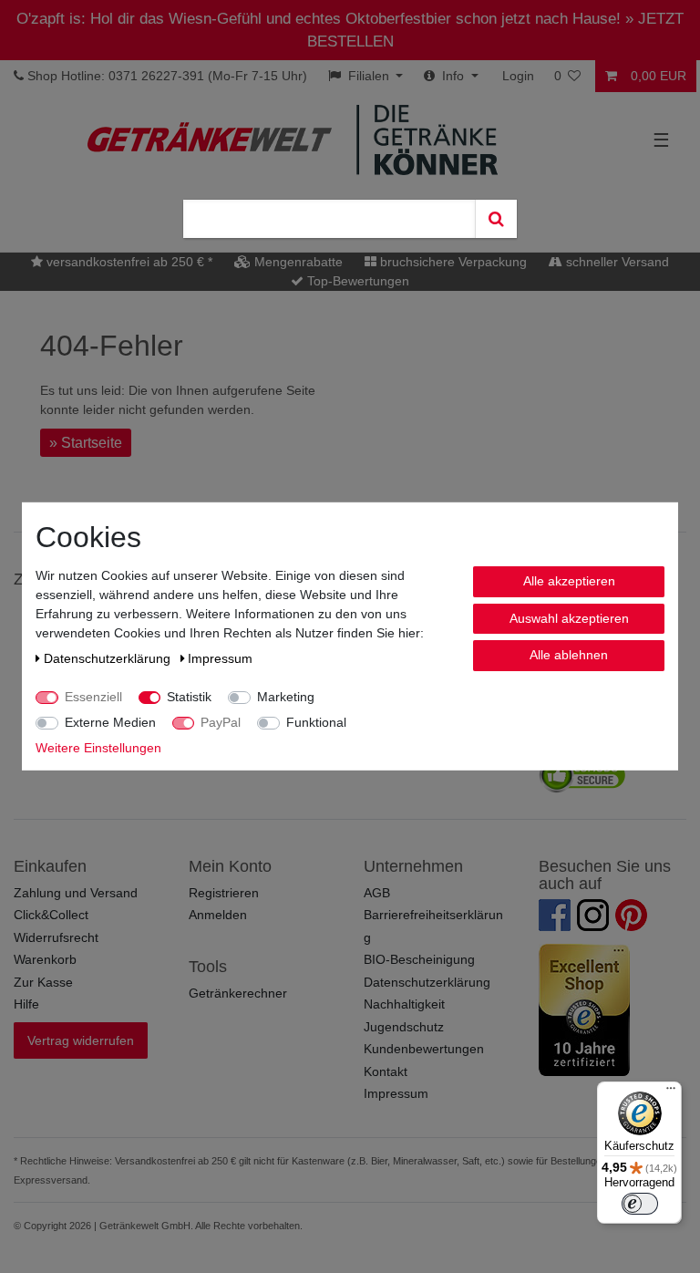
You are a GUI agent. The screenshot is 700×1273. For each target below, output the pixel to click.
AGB (377, 892)
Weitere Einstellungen (98, 747)
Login (518, 75)
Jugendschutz (404, 1026)
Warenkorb (45, 959)
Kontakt (385, 1071)
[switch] (640, 1204)
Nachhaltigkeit (404, 1004)
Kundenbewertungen (424, 1048)
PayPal (221, 722)
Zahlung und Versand (76, 892)
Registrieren (224, 892)
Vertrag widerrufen (80, 1040)
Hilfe (26, 1004)
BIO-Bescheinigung (419, 959)
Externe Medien (110, 722)
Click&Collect (51, 914)
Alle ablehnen (569, 654)
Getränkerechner (238, 993)
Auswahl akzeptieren (569, 617)
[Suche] (496, 219)
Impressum (396, 1093)
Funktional (316, 722)
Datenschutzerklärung (427, 982)
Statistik (189, 696)
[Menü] (671, 1092)
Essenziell (93, 696)
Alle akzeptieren (569, 581)
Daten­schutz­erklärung (109, 658)
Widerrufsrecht (56, 937)
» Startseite (85, 442)
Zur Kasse (43, 982)
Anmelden (218, 914)
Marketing (285, 696)
